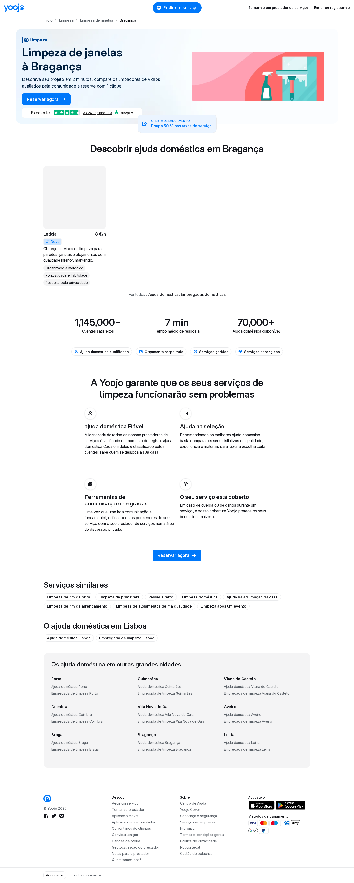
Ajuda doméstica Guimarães (160, 687)
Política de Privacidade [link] (198, 841)
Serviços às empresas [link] (197, 822)
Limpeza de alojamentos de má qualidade (154, 606)
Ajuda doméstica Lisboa (69, 638)
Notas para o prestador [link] (130, 853)
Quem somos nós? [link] (126, 860)
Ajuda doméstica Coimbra (71, 715)
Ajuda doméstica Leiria (242, 742)
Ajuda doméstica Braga (69, 742)
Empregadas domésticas (203, 294)
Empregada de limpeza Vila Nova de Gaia (171, 721)
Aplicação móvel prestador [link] (133, 822)
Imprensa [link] (187, 828)
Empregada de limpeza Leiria (247, 749)
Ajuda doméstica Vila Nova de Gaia (166, 715)
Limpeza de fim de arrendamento (77, 606)
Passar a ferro (160, 597)
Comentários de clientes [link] (131, 828)
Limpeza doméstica (200, 597)
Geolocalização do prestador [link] (135, 847)
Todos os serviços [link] (87, 875)
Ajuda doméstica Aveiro (242, 715)
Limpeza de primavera (119, 597)
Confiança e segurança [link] (198, 816)
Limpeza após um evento (223, 606)
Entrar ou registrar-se (332, 8)
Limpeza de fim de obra (68, 597)
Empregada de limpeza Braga (75, 749)
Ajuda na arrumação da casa (252, 597)
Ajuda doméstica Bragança (159, 742)
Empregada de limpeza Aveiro (248, 721)
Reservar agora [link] (43, 99)
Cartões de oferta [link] (126, 841)
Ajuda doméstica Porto (69, 687)
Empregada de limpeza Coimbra (77, 721)
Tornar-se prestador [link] (128, 810)
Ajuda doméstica (163, 294)
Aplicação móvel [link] (125, 816)
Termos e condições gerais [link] (202, 835)
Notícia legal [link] (190, 847)
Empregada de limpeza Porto (74, 693)
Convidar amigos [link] (125, 835)
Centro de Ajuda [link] (193, 803)
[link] (74, 226)
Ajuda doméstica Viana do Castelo (251, 687)
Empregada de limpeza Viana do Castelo (256, 693)
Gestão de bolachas (196, 853)
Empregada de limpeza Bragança (164, 749)
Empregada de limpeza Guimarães (165, 693)
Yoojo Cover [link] (190, 810)
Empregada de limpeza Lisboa (126, 638)
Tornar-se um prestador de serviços (278, 8)
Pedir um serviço (180, 7)
